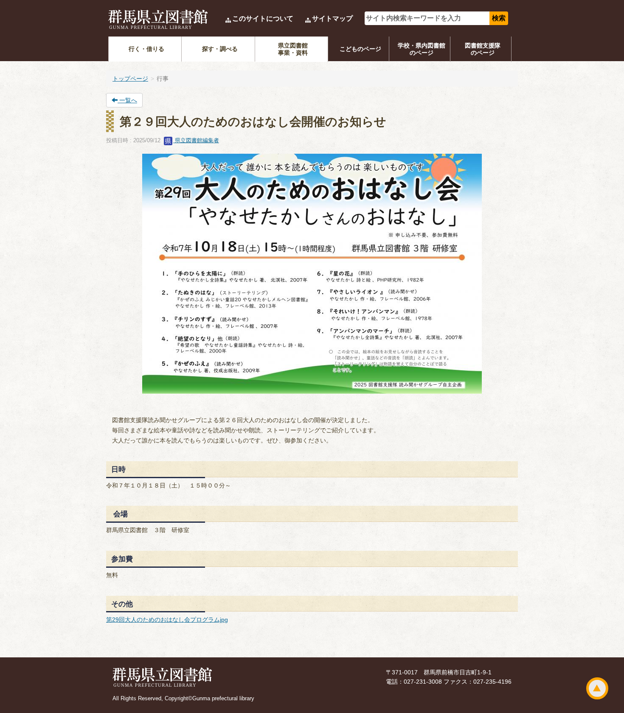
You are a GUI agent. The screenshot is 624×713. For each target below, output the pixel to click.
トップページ (130, 78)
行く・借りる (146, 48)
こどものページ (360, 48)
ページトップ (597, 688)
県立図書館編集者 (196, 140)
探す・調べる (220, 48)
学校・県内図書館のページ (421, 49)
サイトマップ (332, 18)
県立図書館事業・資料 (293, 49)
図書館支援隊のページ (482, 49)
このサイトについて (262, 18)
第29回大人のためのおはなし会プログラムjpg (167, 619)
